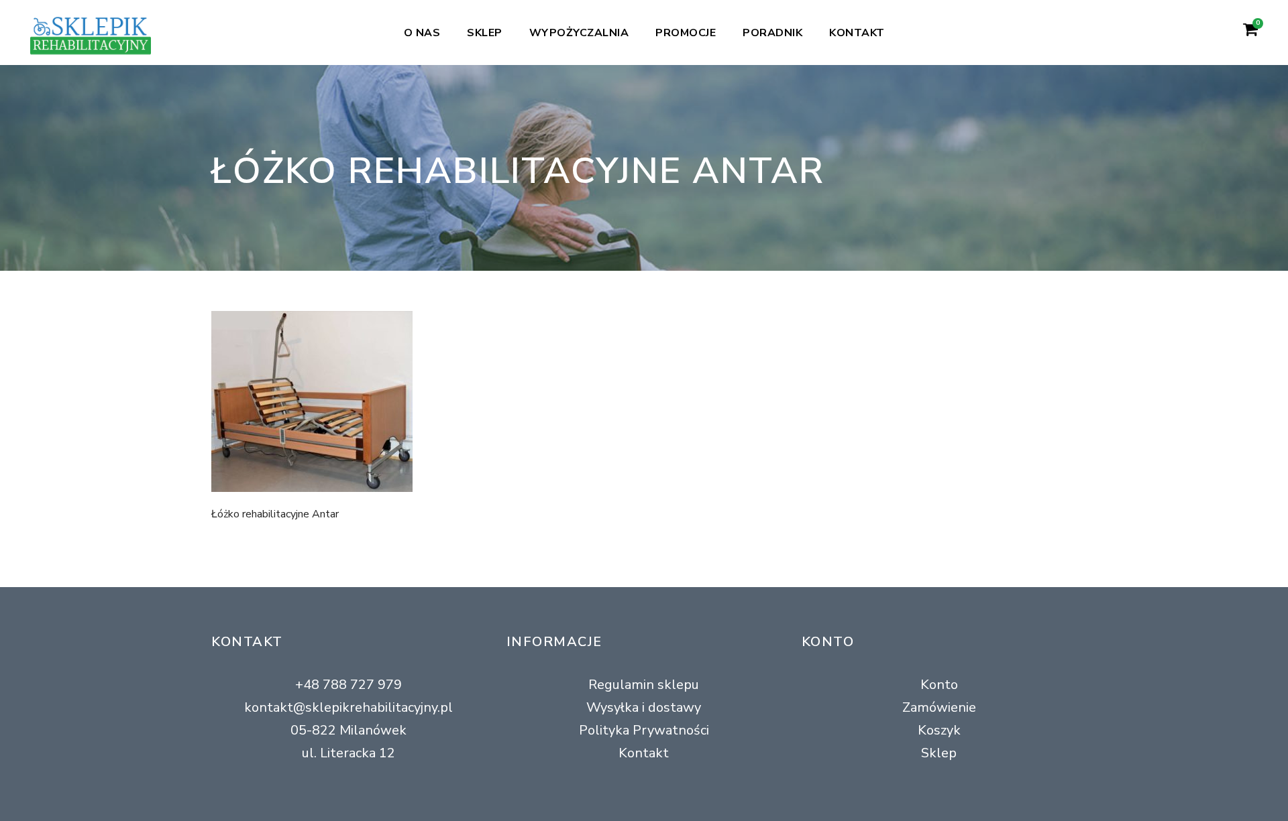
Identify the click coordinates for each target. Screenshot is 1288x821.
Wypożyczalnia (579, 32)
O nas (422, 32)
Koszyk (939, 730)
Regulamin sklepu (643, 685)
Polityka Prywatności (644, 730)
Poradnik (772, 32)
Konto (939, 685)
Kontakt (857, 32)
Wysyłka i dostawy (643, 707)
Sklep (484, 32)
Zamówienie (939, 707)
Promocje (685, 32)
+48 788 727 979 (348, 685)
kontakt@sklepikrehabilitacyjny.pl (348, 707)
